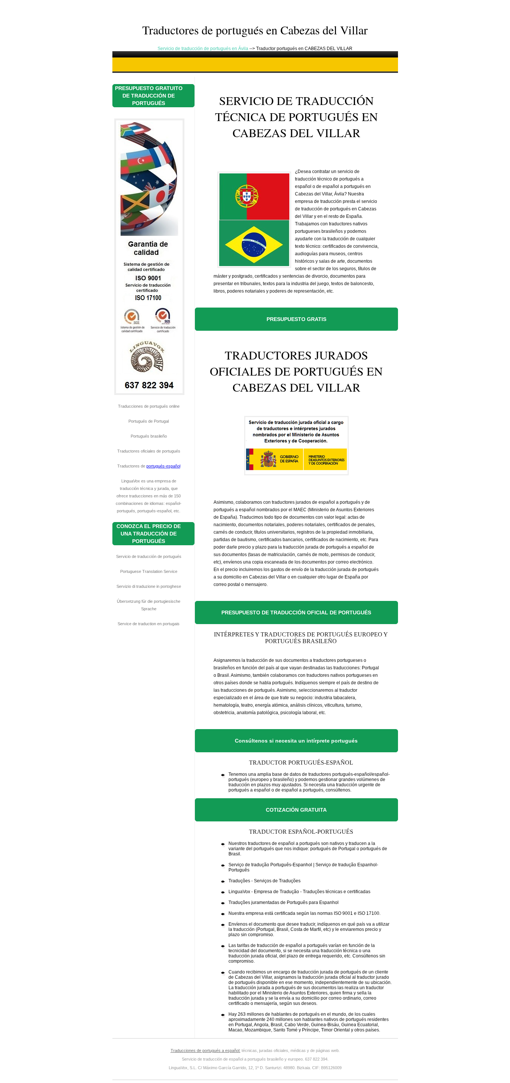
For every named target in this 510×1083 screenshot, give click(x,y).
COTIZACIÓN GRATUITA (296, 810)
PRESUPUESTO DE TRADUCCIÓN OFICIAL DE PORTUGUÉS (296, 612)
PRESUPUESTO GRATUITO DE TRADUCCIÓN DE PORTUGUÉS (149, 95)
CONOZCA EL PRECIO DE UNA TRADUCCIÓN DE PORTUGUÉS (148, 533)
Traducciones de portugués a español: (205, 1050)
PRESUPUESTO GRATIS (296, 319)
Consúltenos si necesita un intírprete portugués (296, 741)
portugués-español (163, 466)
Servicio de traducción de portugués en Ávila (203, 48)
